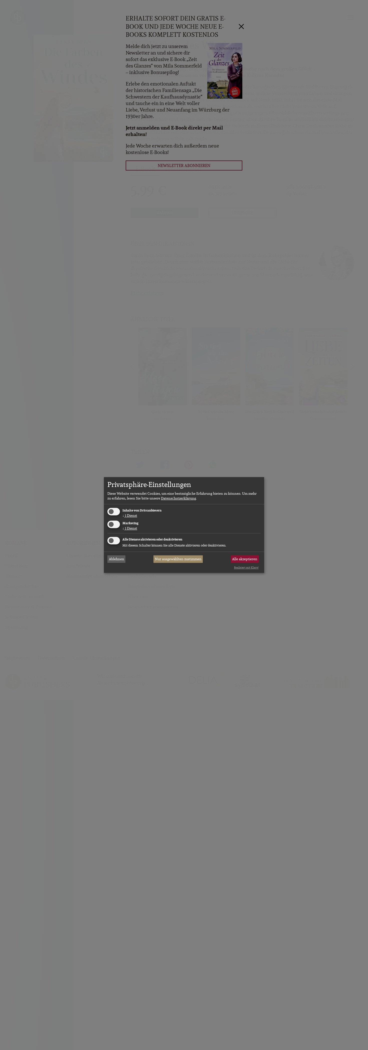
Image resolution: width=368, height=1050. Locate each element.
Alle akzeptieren (244, 559)
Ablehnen (116, 559)
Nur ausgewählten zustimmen (178, 559)
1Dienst (129, 515)
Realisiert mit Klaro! (246, 567)
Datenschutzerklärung (178, 498)
